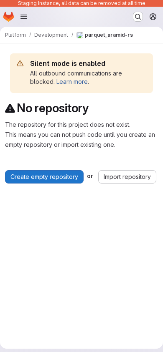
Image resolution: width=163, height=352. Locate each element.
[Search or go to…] (138, 17)
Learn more (72, 81)
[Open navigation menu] (24, 16)
